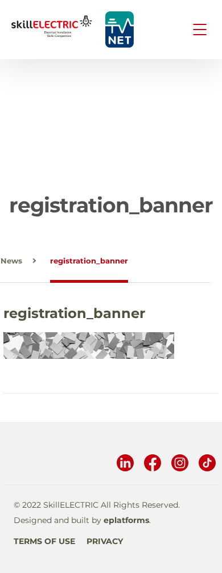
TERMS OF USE (44, 541)
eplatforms (126, 520)
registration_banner (89, 260)
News (11, 260)
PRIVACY (105, 541)
